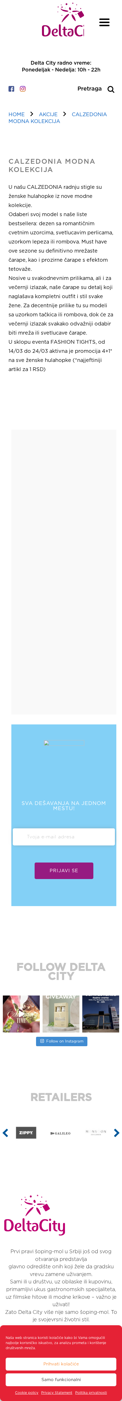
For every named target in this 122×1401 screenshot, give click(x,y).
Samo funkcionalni (61, 1380)
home (17, 114)
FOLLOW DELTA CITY (61, 972)
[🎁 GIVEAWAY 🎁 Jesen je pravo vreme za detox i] (61, 1014)
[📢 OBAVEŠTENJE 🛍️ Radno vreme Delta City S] (100, 1014)
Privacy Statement (56, 1392)
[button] (5, 1132)
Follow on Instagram (64, 1041)
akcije (48, 114)
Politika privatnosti (91, 1392)
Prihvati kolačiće (61, 1364)
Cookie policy (26, 1392)
